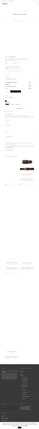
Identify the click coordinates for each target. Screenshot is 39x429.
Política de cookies (4, 420)
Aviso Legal (25, 146)
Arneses (23, 388)
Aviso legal (3, 416)
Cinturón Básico (10, 97)
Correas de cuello (25, 392)
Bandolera (23, 390)
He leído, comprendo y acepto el (20, 147)
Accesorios (22, 371)
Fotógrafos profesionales (24, 386)
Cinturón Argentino (25, 379)
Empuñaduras (24, 394)
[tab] (19, 108)
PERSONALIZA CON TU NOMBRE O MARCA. (14, 70)
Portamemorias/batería (25, 396)
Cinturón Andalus (24, 377)
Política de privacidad (5, 418)
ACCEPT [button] (20, 427)
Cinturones (22, 375)
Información (24, 425)
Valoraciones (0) (19, 108)
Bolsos (21, 373)
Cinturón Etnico (24, 384)
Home (15, 21)
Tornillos (23, 398)
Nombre (6, 131)
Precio (7, 76)
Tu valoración (8, 125)
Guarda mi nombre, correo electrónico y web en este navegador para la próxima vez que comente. (18, 144)
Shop (17, 21)
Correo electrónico (9, 136)
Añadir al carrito (15, 91)
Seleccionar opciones (26, 179)
